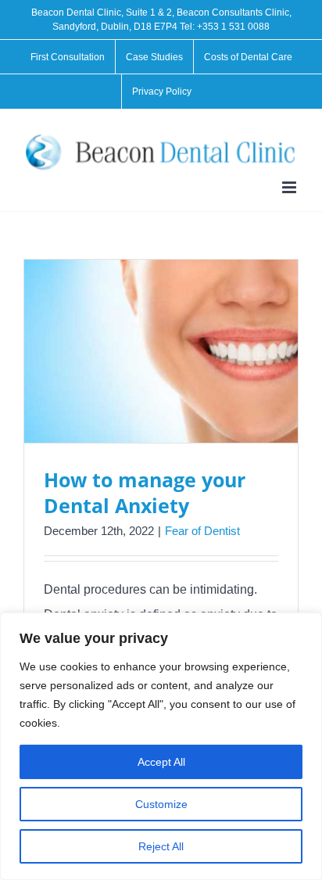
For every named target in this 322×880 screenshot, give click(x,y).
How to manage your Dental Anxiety (144, 492)
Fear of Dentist (202, 530)
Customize (161, 804)
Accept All (161, 762)
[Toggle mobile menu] (290, 187)
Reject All (161, 846)
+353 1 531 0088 (233, 26)
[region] (161, 746)
